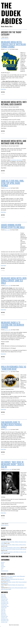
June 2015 (3, 610)
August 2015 (4, 607)
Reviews (3, 566)
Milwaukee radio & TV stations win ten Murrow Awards (12, 325)
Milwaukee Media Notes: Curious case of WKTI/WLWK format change (13, 44)
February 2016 (4, 599)
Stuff (2, 568)
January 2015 (4, 617)
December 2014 (4, 619)
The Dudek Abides (11, 13)
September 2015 (5, 606)
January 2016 (4, 600)
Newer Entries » (5, 38)
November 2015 (4, 603)
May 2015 (3, 612)
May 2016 (3, 594)
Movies (3, 562)
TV (1, 569)
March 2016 (4, 597)
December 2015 (4, 602)
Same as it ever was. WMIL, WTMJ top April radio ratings (12, 183)
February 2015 (4, 616)
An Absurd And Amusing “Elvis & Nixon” (10, 547)
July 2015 (3, 609)
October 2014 (4, 622)
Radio (2, 565)
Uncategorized (4, 570)
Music (2, 563)
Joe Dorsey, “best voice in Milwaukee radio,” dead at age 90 (12, 464)
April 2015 (3, 613)
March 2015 (3, 614)
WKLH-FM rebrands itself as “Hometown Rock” (13, 368)
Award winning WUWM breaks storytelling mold (13, 226)
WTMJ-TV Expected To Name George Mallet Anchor (13, 549)
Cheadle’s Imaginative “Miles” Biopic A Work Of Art (13, 544)
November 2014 (4, 620)
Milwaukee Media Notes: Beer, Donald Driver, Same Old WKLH (14, 280)
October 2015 (4, 604)
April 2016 (3, 596)
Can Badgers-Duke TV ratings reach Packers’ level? (11, 424)
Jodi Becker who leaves (16, 160)
